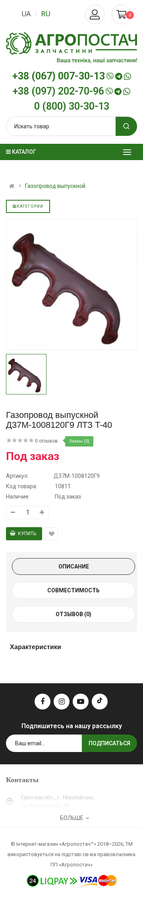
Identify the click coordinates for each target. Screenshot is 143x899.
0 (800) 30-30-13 (71, 106)
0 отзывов (46, 441)
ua (26, 14)
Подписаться (109, 743)
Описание (73, 566)
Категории (30, 206)
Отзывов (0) (73, 614)
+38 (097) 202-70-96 (58, 91)
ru (45, 14)
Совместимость (73, 590)
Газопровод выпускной (55, 186)
